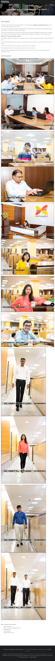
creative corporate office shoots (40, 25)
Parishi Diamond (7, 631)
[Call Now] (52, 304)
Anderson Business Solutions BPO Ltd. (12, 628)
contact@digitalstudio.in (41, 649)
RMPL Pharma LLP (8, 626)
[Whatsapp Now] (52, 300)
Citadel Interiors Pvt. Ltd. (9, 632)
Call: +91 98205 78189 (28, 649)
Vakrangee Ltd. (7, 629)
